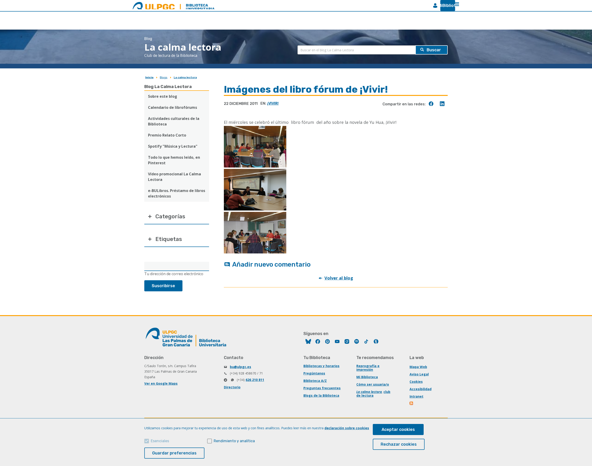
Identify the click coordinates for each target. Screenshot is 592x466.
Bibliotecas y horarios (321, 366)
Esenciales (160, 441)
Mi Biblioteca (367, 377)
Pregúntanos (314, 373)
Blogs (163, 77)
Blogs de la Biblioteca (321, 395)
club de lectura (373, 394)
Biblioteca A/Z (315, 380)
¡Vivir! (273, 103)
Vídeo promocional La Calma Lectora (174, 176)
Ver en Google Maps (161, 383)
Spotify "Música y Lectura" (172, 146)
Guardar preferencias (174, 453)
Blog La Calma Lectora (168, 86)
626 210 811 (255, 380)
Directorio (232, 387)
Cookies (416, 381)
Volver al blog (338, 278)
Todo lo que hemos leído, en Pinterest (174, 160)
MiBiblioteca (445, 5)
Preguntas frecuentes (322, 388)
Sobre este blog (162, 96)
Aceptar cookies (398, 429)
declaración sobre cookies (346, 428)
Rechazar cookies (399, 444)
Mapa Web (418, 367)
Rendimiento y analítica (234, 441)
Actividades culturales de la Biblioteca (173, 121)
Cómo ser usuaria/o (372, 384)
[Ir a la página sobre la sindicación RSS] (412, 404)
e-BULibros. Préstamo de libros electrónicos (176, 193)
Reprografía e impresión (367, 368)
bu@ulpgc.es (240, 367)
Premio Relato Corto (167, 135)
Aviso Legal (419, 374)
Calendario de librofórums (172, 107)
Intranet (416, 396)
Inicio (149, 77)
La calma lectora (185, 77)
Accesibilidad (421, 389)
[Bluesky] (308, 342)
